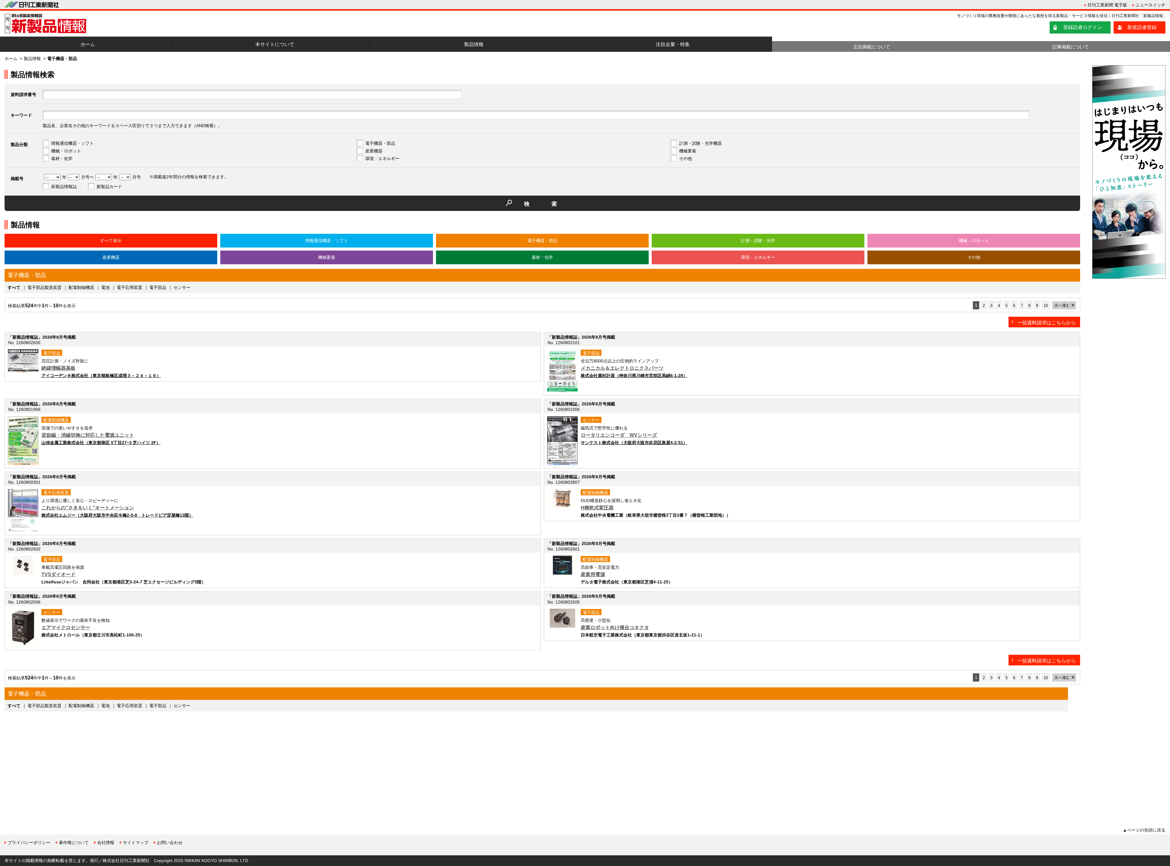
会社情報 (105, 842)
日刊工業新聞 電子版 (1107, 4)
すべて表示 (111, 240)
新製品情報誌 (64, 186)
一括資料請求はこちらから (1046, 322)
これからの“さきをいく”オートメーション (87, 507)
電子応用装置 (129, 287)
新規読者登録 (1142, 27)
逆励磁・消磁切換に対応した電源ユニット (87, 435)
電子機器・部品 (380, 143)
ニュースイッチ (1150, 4)
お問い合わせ (170, 842)
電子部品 (157, 287)
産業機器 (373, 150)
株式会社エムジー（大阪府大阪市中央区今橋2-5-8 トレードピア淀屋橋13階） (117, 515)
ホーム (87, 44)
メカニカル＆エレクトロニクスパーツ (622, 368)
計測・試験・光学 (758, 240)
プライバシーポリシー (29, 842)
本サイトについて (274, 44)
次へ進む (1062, 305)
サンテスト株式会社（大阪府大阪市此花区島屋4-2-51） (634, 442)
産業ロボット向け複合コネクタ (615, 627)
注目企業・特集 (673, 44)
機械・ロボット (66, 150)
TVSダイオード (58, 574)
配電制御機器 (81, 287)
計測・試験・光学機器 (700, 143)
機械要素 (687, 150)
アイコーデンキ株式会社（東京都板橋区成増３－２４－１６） (101, 375)
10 (1046, 305)
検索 (551, 204)
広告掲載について (871, 46)
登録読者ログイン (1082, 27)
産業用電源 (593, 574)
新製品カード (109, 186)
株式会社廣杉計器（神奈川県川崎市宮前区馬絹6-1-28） (634, 375)
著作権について (74, 842)
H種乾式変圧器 (597, 507)
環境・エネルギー (382, 158)
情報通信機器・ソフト (72, 143)
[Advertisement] (50, 763)
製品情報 (474, 44)
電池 (105, 287)
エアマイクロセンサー (65, 627)
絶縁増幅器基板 (58, 368)
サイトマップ (135, 842)
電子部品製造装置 (44, 287)
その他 (685, 158)
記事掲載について (1070, 46)
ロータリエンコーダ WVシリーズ (619, 435)
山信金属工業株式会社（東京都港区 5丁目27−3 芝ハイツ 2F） (101, 442)
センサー (181, 287)
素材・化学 (62, 158)
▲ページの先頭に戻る (1144, 830)
